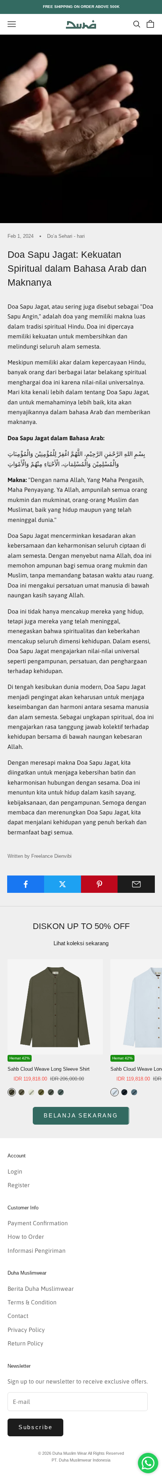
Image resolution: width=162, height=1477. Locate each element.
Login (15, 1171)
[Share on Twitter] (62, 884)
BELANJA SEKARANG (81, 1115)
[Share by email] (136, 884)
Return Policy (25, 1343)
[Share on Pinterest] (99, 884)
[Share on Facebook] (26, 884)
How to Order (26, 1236)
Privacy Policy (26, 1329)
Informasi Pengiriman (37, 1250)
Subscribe (35, 1427)
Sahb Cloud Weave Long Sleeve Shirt (49, 1069)
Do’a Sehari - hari (66, 236)
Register (19, 1185)
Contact (18, 1315)
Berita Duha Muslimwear (41, 1288)
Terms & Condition (32, 1302)
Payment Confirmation (38, 1223)
